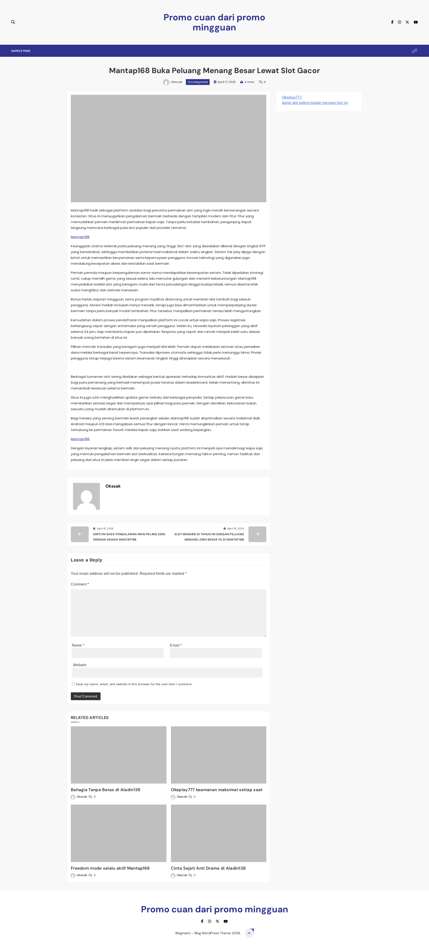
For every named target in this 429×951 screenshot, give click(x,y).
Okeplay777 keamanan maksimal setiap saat (217, 789)
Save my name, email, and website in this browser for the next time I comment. (134, 684)
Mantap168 (80, 237)
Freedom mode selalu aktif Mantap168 (110, 868)
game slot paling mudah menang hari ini (315, 103)
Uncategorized (198, 82)
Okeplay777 (292, 97)
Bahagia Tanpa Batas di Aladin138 (106, 789)
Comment (80, 584)
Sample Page (20, 51)
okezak (177, 82)
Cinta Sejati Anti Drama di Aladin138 (208, 868)
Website (79, 665)
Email (176, 645)
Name (78, 645)
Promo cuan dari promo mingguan (214, 22)
